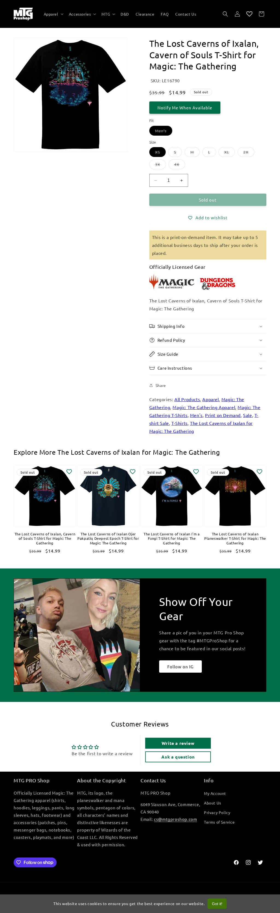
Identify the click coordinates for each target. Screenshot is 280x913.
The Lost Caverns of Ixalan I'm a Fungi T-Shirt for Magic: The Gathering (172, 539)
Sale (247, 415)
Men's (163, 132)
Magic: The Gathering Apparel (204, 407)
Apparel (210, 399)
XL (229, 153)
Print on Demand (223, 415)
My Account (215, 793)
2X (248, 153)
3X (160, 165)
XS (160, 153)
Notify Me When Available (185, 107)
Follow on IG (180, 666)
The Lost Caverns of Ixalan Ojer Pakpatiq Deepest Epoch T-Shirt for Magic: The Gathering (108, 539)
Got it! (217, 904)
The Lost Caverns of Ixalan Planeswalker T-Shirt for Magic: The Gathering (235, 539)
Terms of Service (219, 821)
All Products (187, 399)
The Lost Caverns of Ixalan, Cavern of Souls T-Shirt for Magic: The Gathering (44, 539)
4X (179, 165)
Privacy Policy (217, 812)
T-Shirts (179, 423)
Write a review (178, 743)
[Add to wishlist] (69, 471)
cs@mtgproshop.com (175, 819)
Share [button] (161, 385)
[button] (53, 14)
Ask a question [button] (177, 757)
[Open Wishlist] (249, 14)
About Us (212, 802)
